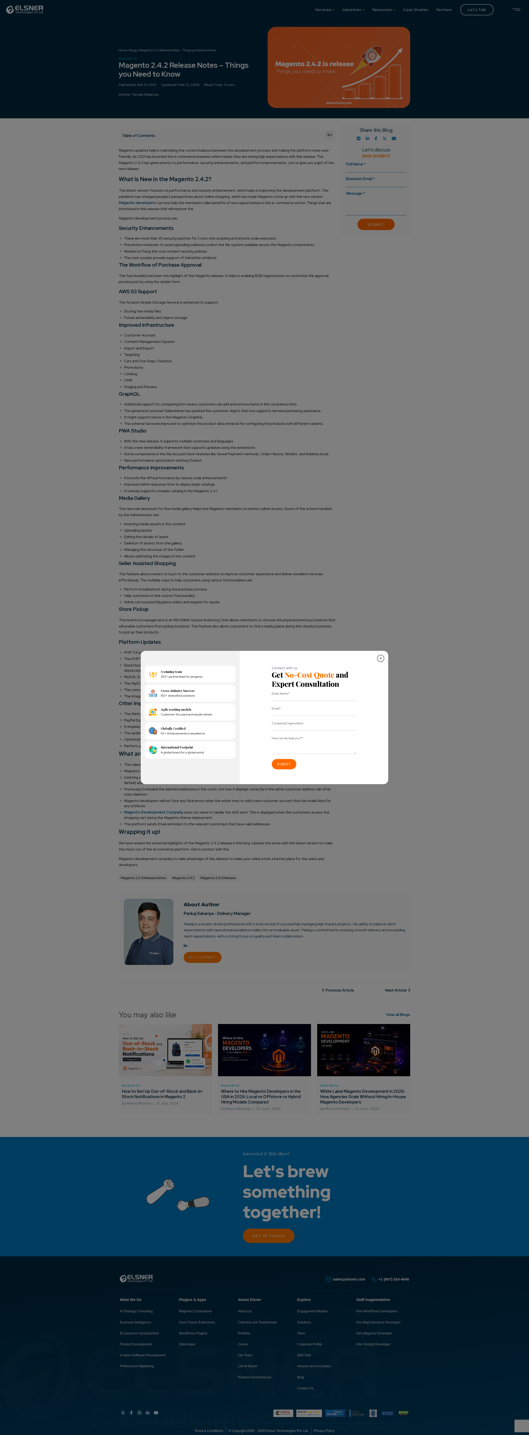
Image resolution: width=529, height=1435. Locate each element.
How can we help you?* (287, 738)
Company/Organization (287, 723)
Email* (276, 708)
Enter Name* (281, 693)
